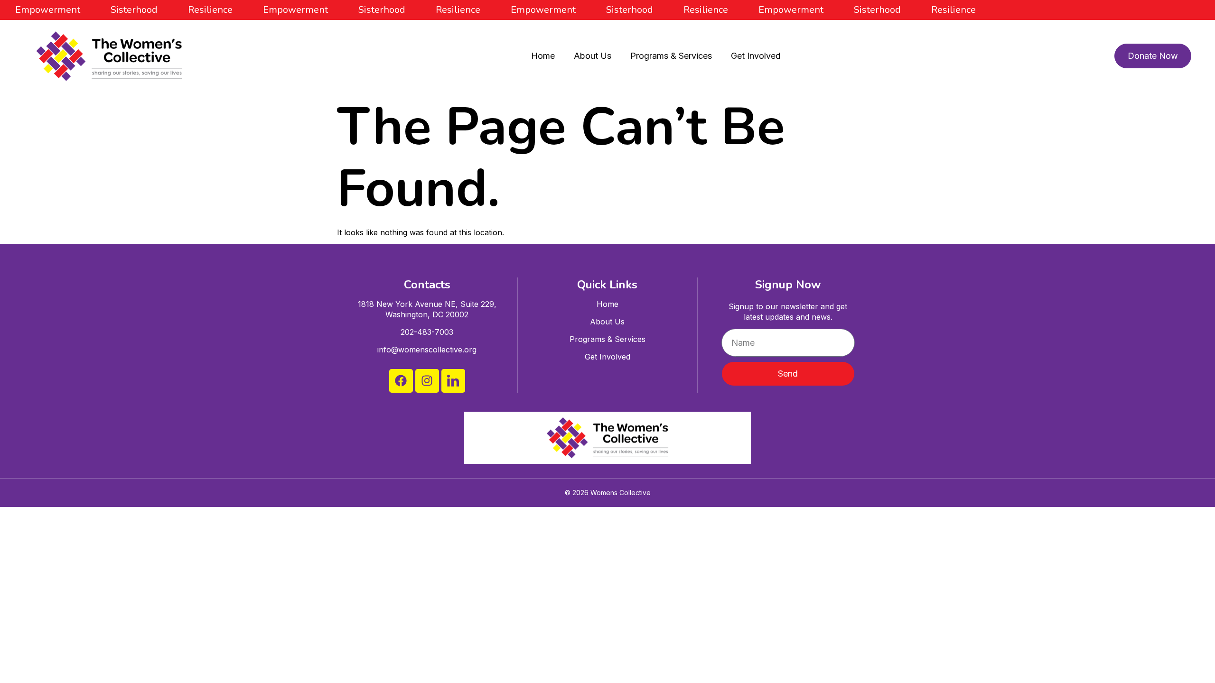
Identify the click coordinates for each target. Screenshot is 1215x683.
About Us (592, 56)
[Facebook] (401, 381)
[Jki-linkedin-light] (453, 381)
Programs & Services (671, 56)
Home (543, 56)
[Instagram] (427, 381)
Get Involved (756, 56)
